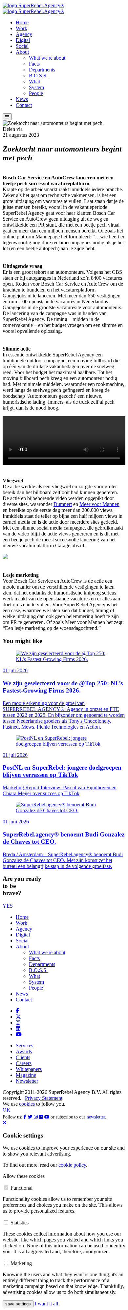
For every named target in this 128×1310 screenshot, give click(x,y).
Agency (24, 34)
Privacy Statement (43, 1098)
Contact (24, 105)
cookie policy (72, 1165)
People (36, 93)
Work (21, 28)
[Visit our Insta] (18, 1022)
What (34, 81)
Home (22, 22)
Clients (23, 1057)
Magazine (26, 1075)
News (22, 99)
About (22, 52)
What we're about (47, 58)
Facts (34, 64)
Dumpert (62, 504)
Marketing (21, 1263)
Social (22, 46)
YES (8, 906)
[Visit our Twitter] (18, 1016)
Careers (24, 1063)
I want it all (46, 1303)
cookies (27, 1104)
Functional (21, 1188)
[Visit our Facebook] (17, 1011)
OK (7, 1110)
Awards (24, 1051)
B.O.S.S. (38, 75)
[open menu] (7, 116)
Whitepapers (29, 1069)
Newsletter (27, 1081)
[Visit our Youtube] (19, 1034)
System (36, 87)
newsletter (96, 1117)
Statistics (20, 1222)
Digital (23, 40)
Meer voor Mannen (99, 504)
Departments (42, 69)
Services (24, 1045)
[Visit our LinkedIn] (18, 1028)
